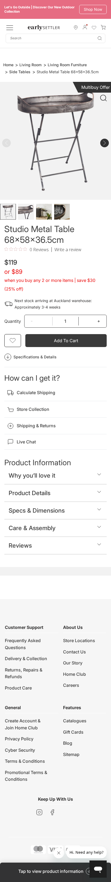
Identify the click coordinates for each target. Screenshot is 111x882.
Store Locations (79, 640)
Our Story (72, 663)
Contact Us (74, 651)
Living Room (30, 64)
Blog (67, 743)
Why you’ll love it (32, 475)
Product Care (18, 688)
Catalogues (74, 720)
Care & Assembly (32, 527)
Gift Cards (73, 732)
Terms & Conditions (25, 761)
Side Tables (19, 71)
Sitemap (71, 754)
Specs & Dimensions (37, 510)
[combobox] (55, 38)
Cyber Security (20, 750)
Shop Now (93, 9)
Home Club (74, 674)
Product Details (29, 492)
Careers (71, 685)
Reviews (20, 545)
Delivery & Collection (26, 658)
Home (8, 64)
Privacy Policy (19, 738)
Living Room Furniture (67, 64)
